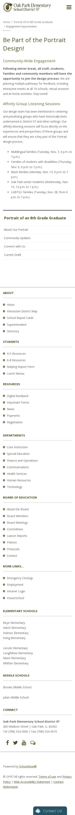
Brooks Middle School (17, 687)
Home (6, 22)
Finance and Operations (22, 460)
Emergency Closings (20, 578)
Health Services (17, 474)
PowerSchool (15, 598)
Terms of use (47, 776)
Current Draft (12, 255)
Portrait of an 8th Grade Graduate (33, 22)
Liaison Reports (17, 536)
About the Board (18, 509)
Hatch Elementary (14, 628)
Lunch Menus (15, 373)
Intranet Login (16, 591)
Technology (14, 487)
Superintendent (17, 324)
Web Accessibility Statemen (31, 782)
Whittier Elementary (15, 663)
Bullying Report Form (20, 367)
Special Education (18, 454)
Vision (11, 305)
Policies (12, 542)
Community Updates (17, 238)
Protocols (13, 549)
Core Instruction (17, 447)
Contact (12, 556)
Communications (18, 467)
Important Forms (18, 402)
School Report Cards (20, 318)
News (10, 409)
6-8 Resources (16, 360)
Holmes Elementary (15, 633)
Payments (13, 415)
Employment (15, 585)
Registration (15, 422)
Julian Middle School (16, 697)
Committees (15, 529)
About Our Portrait (16, 229)
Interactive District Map (22, 311)
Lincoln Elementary (15, 648)
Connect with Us (14, 246)
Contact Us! (52, 811)
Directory (13, 331)
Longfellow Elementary (18, 653)
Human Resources (19, 480)
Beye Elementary (14, 623)
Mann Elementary (14, 658)
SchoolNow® (28, 766)
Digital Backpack (17, 396)
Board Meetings (17, 522)
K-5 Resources (16, 353)
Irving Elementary (14, 638)
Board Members (17, 516)
